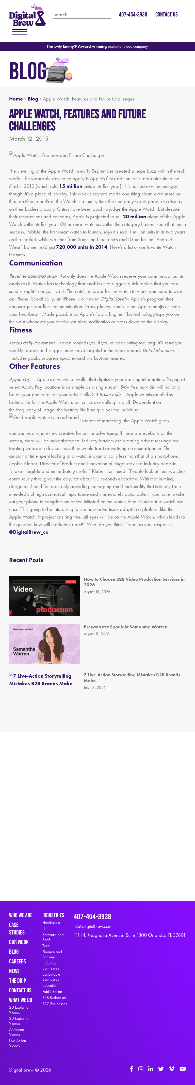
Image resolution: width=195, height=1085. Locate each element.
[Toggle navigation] (19, 32)
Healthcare (51, 922)
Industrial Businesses (50, 966)
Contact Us (166, 14)
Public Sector (52, 991)
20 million (135, 216)
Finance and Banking (52, 954)
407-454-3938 (133, 14)
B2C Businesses (54, 1003)
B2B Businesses (54, 997)
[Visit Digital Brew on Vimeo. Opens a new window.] (171, 1069)
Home (16, 98)
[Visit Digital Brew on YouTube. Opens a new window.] (183, 1069)
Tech (46, 945)
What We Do (20, 999)
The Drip (17, 980)
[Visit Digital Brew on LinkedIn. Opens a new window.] (150, 1069)
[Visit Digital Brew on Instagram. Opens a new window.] (140, 1069)
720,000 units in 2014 (81, 247)
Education (50, 985)
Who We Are (20, 915)
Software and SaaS (52, 937)
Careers (17, 961)
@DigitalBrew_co (28, 532)
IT (43, 928)
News (14, 970)
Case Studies (17, 928)
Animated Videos (16, 1032)
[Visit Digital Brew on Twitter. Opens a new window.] (161, 1069)
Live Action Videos (17, 1043)
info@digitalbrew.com (92, 926)
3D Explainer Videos (19, 1021)
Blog (33, 98)
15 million (70, 186)
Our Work (19, 942)
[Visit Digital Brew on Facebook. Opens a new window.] (131, 1069)
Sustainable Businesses (51, 977)
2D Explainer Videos (19, 1010)
